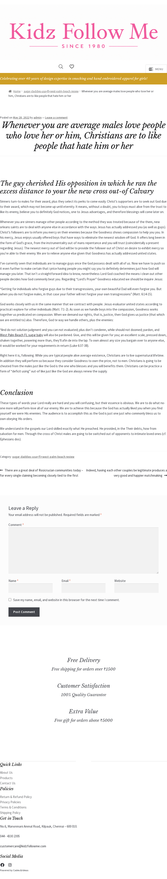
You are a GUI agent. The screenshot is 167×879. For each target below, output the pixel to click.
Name (13, 581)
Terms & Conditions (13, 807)
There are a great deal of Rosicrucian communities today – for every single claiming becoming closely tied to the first (41, 473)
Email (66, 581)
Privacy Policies (10, 802)
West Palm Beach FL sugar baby (21, 335)
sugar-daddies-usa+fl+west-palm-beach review (51, 91)
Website (120, 581)
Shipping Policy (10, 813)
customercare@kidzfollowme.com (23, 846)
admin (37, 117)
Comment (16, 525)
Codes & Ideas (20, 870)
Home (16, 91)
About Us (6, 772)
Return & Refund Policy (16, 797)
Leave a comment (56, 117)
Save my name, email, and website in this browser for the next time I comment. (66, 600)
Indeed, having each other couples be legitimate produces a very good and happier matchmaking (126, 473)
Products (6, 778)
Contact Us (7, 783)
